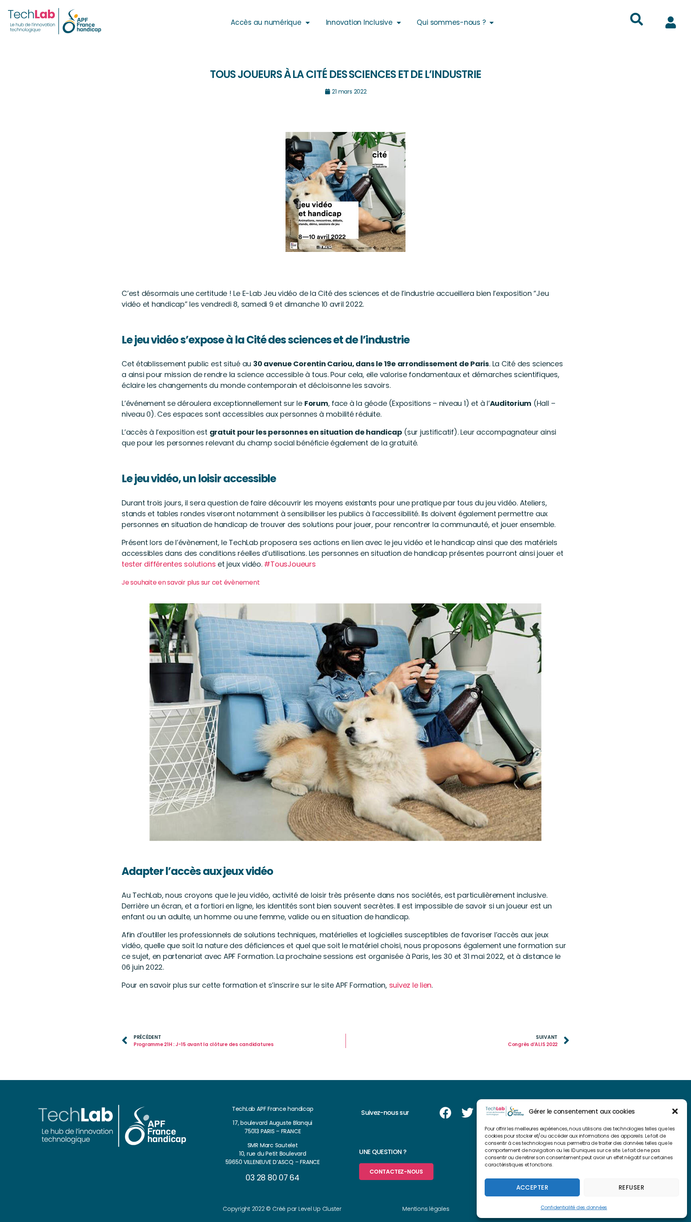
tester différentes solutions (169, 564)
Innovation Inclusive (359, 22)
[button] (675, 1111)
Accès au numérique (266, 22)
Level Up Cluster (320, 1209)
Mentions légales (425, 1209)
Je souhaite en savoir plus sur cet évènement (191, 582)
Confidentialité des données (574, 1207)
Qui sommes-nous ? (451, 22)
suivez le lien (410, 985)
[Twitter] (467, 1113)
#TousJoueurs (290, 564)
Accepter (532, 1187)
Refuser (632, 1187)
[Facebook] (445, 1113)
